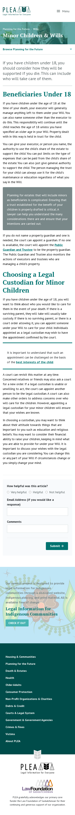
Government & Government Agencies (29, 720)
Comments (14, 522)
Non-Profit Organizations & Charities (29, 699)
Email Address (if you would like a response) (30, 502)
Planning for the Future (16, 29)
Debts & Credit (15, 706)
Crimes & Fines (15, 727)
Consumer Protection (19, 692)
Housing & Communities (21, 656)
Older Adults (13, 685)
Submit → (57, 546)
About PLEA (13, 741)
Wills (36, 29)
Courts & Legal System (20, 713)
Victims (10, 734)
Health (10, 678)
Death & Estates (16, 670)
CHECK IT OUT (17, 623)
